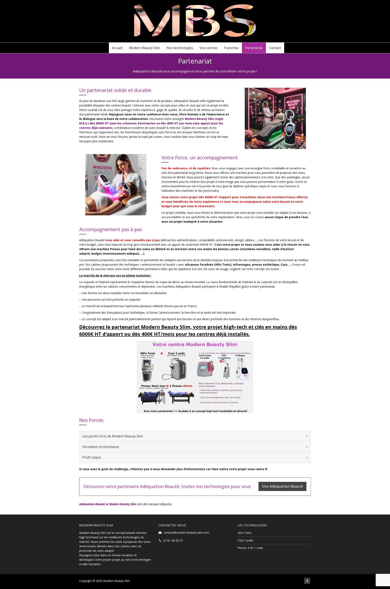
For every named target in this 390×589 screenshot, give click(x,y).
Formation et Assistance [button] (100, 446)
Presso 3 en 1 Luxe (250, 548)
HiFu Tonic (245, 533)
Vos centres (209, 48)
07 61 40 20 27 (173, 540)
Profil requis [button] (91, 457)
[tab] (195, 436)
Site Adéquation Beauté (282, 486)
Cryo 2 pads (245, 540)
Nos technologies (179, 48)
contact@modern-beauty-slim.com (186, 532)
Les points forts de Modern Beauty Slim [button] (112, 436)
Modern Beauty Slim (144, 48)
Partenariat (254, 48)
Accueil (117, 48)
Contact (275, 48)
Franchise (231, 48)
